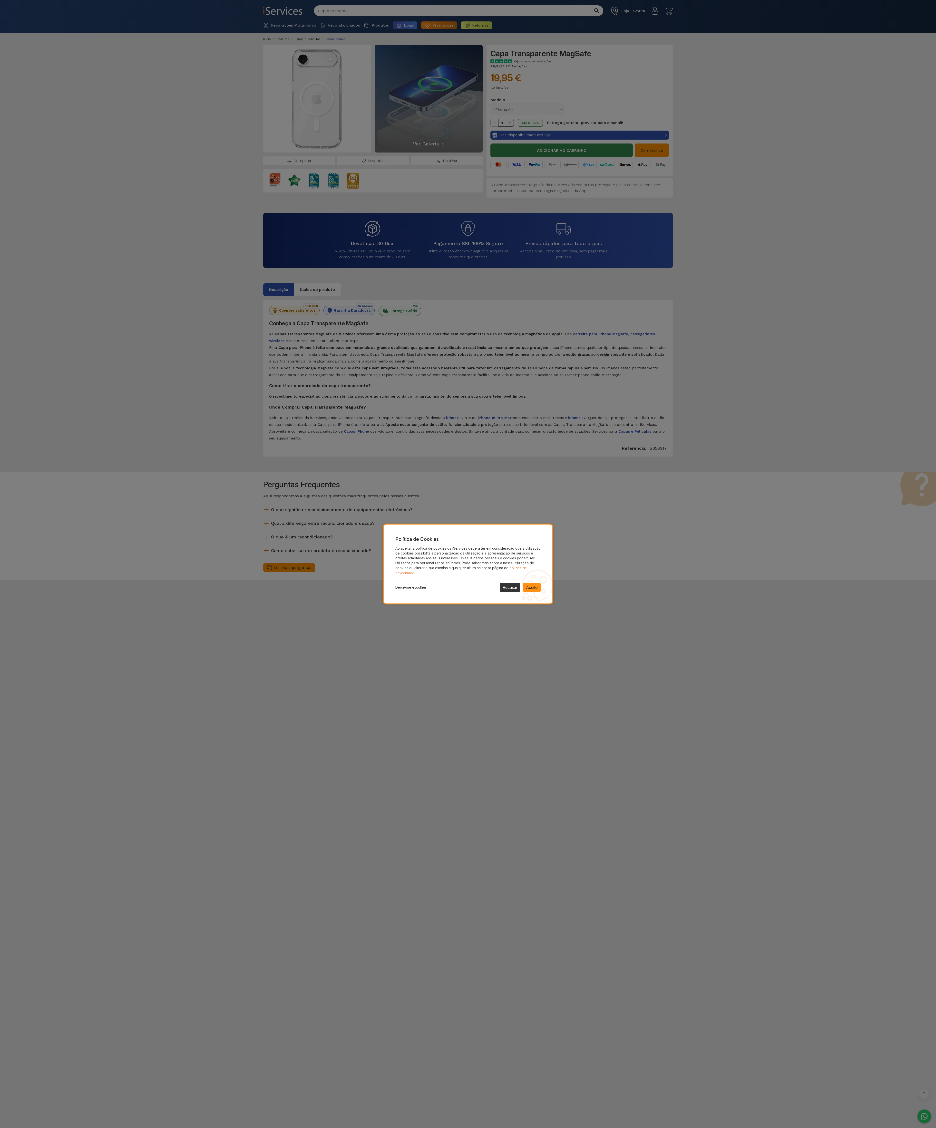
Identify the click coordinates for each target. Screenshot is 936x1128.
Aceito (532, 587)
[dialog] (468, 564)
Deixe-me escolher (410, 587)
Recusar (510, 587)
